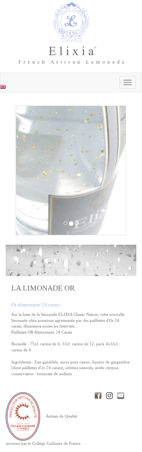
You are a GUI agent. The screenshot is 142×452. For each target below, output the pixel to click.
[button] (24, 170)
